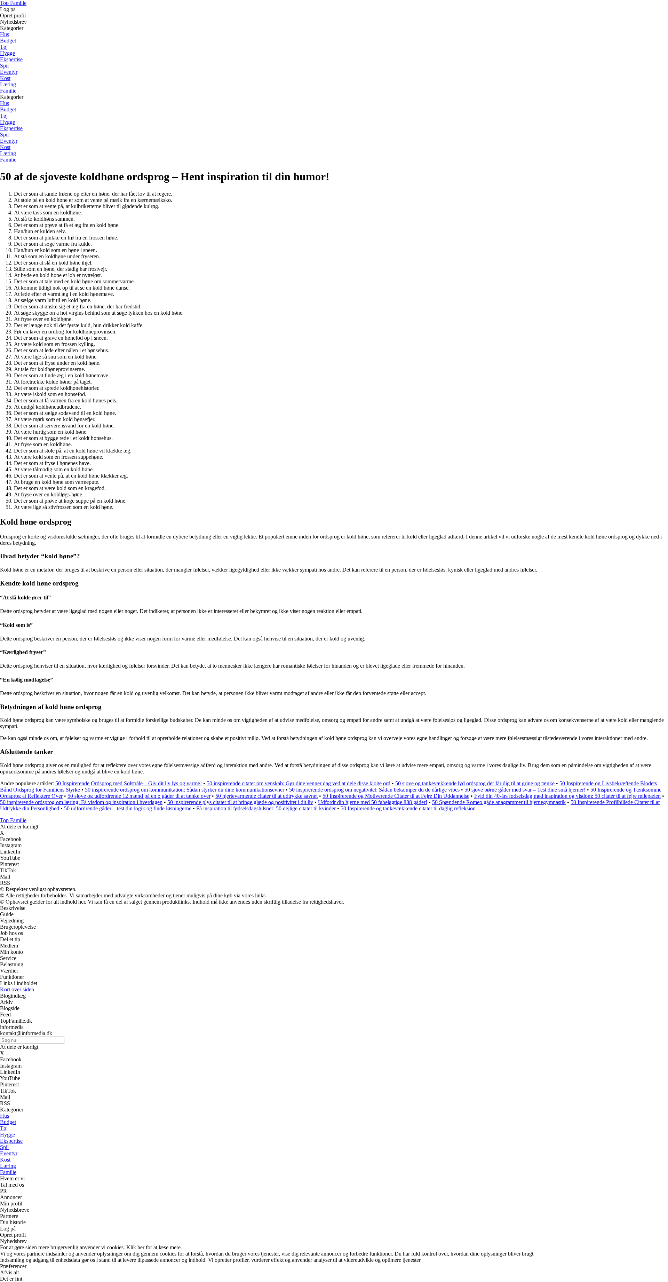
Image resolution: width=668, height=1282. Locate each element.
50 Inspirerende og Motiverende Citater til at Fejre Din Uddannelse (396, 796)
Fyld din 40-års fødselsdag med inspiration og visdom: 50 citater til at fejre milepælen (567, 796)
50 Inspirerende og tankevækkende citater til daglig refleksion (408, 808)
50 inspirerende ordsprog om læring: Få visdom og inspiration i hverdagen (81, 802)
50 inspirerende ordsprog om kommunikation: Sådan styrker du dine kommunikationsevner (184, 790)
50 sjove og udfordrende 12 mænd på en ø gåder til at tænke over (138, 796)
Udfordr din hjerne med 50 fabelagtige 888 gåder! (372, 802)
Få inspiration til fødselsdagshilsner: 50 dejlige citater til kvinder (266, 808)
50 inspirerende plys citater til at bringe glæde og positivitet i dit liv (240, 802)
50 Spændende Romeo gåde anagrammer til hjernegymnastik (499, 802)
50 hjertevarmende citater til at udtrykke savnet (266, 796)
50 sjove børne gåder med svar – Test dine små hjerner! (525, 790)
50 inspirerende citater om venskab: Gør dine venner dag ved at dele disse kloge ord (298, 783)
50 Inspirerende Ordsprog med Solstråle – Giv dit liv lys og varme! (128, 783)
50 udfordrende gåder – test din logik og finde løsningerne (127, 808)
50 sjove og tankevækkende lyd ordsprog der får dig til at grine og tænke (475, 783)
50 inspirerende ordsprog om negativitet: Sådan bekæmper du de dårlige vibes (374, 790)
